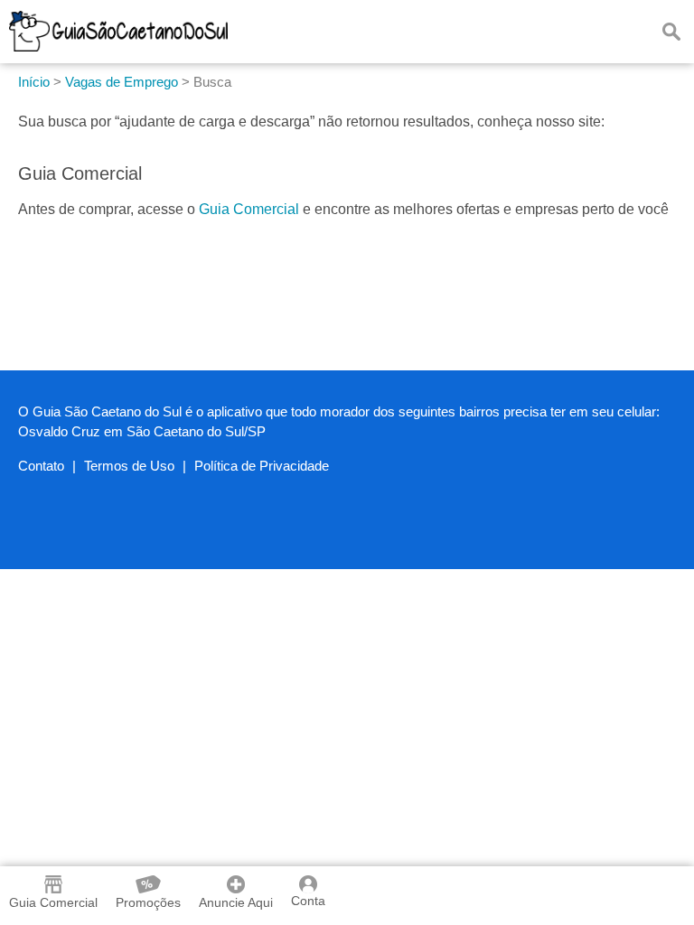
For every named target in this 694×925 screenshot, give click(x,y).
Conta (308, 900)
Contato (41, 465)
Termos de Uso (129, 465)
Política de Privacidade (261, 465)
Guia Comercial (249, 209)
